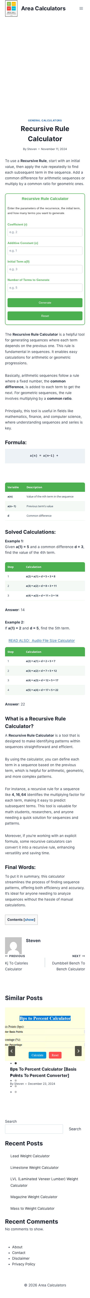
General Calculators (45, 120)
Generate (45, 302)
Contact (18, 1253)
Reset (45, 316)
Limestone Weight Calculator (34, 1167)
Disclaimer (21, 1258)
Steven (32, 149)
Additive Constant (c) (23, 243)
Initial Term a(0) (19, 261)
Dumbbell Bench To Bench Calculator (68, 962)
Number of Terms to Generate (28, 280)
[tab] (16, 1063)
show (29, 919)
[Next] (78, 1051)
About (17, 1247)
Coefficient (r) (17, 224)
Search (11, 1121)
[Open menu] (81, 8)
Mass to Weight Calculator (32, 1208)
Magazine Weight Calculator (33, 1197)
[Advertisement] (45, 64)
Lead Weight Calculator (30, 1156)
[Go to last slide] (11, 1051)
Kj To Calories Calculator (16, 962)
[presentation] (45, 1034)
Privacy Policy (23, 1264)
